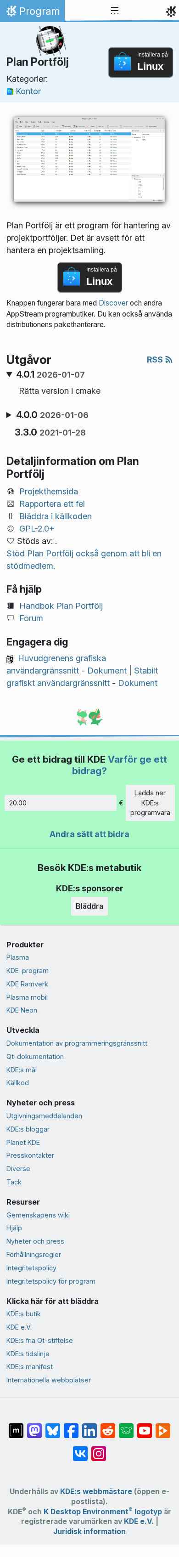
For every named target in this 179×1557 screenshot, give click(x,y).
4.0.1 (50, 374)
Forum (31, 618)
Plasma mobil (27, 997)
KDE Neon (21, 1010)
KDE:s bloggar (28, 1129)
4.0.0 (52, 414)
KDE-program (27, 970)
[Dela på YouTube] (144, 1426)
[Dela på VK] (80, 1449)
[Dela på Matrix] (16, 1426)
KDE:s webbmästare (96, 1491)
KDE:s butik (23, 1314)
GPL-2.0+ (37, 528)
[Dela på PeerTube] (163, 1426)
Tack (14, 1182)
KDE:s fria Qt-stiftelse (39, 1340)
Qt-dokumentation (35, 1056)
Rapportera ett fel (52, 504)
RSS (156, 359)
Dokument (107, 670)
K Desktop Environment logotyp (103, 1511)
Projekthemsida (48, 491)
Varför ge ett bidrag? (119, 764)
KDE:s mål (21, 1070)
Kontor (28, 91)
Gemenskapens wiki (38, 1215)
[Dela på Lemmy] (126, 1426)
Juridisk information (89, 1531)
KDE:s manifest (29, 1366)
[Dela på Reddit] (108, 1426)
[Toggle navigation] (115, 11)
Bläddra (89, 906)
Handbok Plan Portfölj (61, 606)
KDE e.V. (19, 1327)
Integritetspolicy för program (50, 1281)
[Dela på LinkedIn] (89, 1426)
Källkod (17, 1083)
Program (32, 13)
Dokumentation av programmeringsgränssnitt (76, 1043)
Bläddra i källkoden (55, 516)
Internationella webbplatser (48, 1380)
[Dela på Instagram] (98, 1449)
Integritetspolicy (31, 1268)
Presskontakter (30, 1155)
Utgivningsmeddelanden (44, 1116)
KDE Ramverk (27, 984)
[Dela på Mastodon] (34, 1426)
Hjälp (14, 1228)
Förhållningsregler (33, 1254)
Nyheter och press (35, 1241)
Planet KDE (23, 1142)
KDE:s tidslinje (28, 1354)
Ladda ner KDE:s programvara (150, 802)
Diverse (18, 1168)
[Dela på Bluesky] (52, 1426)
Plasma (17, 957)
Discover (113, 303)
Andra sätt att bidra (89, 834)
